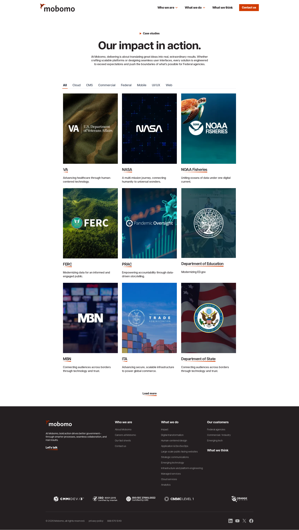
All (65, 85)
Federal (126, 85)
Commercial (106, 85)
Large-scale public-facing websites (179, 451)
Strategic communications (175, 456)
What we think (222, 7)
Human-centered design (174, 440)
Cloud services (169, 479)
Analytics (166, 484)
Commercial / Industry (219, 434)
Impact (164, 429)
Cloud (77, 85)
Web (169, 85)
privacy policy (96, 520)
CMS (89, 85)
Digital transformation (172, 434)
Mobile (141, 85)
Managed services (171, 473)
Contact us (249, 7)
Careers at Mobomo (125, 434)
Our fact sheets (123, 440)
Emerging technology (172, 462)
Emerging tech (215, 440)
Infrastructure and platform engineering (182, 468)
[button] (168, 7)
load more (150, 393)
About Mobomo (123, 429)
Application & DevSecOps (174, 445)
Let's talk (52, 447)
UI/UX (156, 85)
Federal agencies (216, 429)
